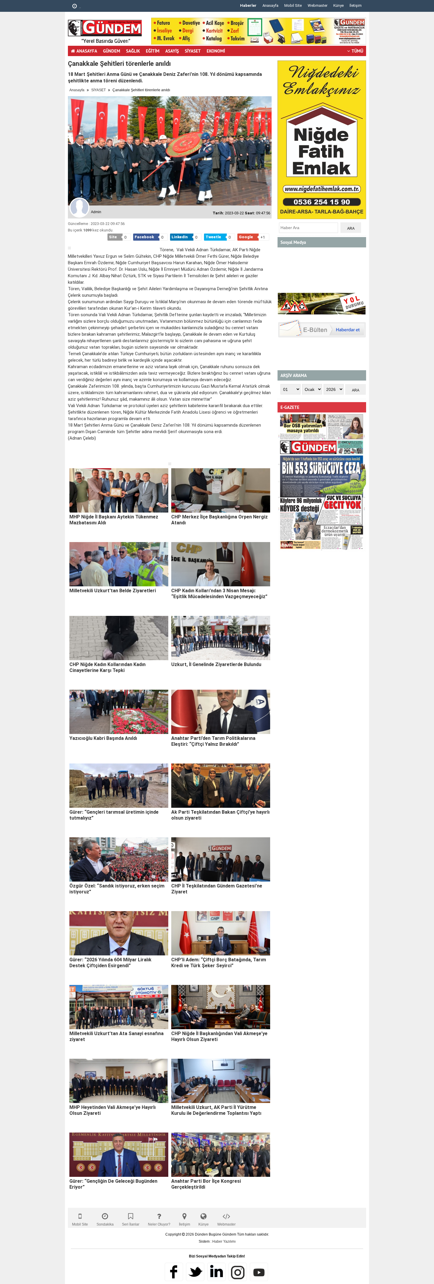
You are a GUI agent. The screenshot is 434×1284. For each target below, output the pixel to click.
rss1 (259, 1272)
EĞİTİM (152, 51)
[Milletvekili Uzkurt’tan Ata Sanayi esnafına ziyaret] (118, 1007)
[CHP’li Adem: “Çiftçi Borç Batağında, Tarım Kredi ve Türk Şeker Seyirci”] (220, 933)
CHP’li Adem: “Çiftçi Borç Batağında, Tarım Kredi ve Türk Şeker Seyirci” (218, 962)
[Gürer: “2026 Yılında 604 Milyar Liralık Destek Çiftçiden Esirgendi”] (118, 933)
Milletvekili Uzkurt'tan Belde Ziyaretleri (112, 590)
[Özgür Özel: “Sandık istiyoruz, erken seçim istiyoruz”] (118, 859)
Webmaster (317, 5)
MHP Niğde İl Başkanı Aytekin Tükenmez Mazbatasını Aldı (113, 520)
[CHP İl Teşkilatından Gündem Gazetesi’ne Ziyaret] (220, 859)
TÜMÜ (357, 51)
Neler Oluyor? (159, 1224)
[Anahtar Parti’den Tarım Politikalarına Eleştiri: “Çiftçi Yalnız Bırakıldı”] (220, 712)
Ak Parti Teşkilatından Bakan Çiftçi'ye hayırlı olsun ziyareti (220, 815)
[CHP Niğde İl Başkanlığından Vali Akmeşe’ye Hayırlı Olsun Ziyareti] (220, 1007)
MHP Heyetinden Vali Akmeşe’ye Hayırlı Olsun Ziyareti (112, 1110)
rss (238, 1272)
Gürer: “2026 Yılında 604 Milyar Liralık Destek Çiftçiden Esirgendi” (110, 962)
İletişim (356, 5)
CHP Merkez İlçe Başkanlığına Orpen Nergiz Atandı (219, 520)
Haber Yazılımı (224, 1241)
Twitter (195, 1272)
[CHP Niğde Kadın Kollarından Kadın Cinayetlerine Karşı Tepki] (118, 638)
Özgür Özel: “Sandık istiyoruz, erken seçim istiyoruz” (116, 889)
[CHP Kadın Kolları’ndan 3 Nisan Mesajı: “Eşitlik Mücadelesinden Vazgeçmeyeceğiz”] (220, 564)
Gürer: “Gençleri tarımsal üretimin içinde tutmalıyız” (114, 815)
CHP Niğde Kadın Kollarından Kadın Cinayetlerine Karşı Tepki (107, 667)
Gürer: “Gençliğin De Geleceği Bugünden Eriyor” (113, 1184)
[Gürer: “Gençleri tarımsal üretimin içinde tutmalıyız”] (118, 785)
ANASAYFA (86, 51)
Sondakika (105, 1224)
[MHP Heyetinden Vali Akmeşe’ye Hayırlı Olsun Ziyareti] (118, 1081)
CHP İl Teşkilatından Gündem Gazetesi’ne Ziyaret (216, 889)
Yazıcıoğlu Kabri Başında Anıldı (103, 738)
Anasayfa (270, 5)
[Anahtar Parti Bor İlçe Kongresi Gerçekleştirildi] (220, 1155)
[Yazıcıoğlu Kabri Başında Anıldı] (118, 712)
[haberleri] (71, 457)
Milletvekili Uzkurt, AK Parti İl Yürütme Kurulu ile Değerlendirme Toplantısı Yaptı (216, 1110)
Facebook (174, 1272)
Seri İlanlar (130, 1224)
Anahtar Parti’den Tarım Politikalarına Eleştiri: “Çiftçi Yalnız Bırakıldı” (213, 741)
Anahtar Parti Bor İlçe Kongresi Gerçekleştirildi (206, 1184)
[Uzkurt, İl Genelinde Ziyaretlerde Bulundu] (220, 638)
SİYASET (193, 51)
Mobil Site (293, 5)
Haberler (248, 5)
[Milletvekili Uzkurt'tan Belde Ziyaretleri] (118, 564)
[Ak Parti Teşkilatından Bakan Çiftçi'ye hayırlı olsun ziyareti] (220, 785)
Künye (338, 5)
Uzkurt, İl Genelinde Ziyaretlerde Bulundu (216, 664)
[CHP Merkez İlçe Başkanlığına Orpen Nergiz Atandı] (220, 490)
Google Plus (216, 1272)
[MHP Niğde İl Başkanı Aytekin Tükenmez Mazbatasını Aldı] (118, 490)
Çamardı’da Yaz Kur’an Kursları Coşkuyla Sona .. (119, 6)
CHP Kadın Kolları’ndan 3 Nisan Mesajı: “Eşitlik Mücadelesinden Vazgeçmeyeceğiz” (219, 593)
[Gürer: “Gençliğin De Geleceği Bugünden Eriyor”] (118, 1155)
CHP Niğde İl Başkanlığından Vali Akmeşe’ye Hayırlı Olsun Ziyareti (219, 1036)
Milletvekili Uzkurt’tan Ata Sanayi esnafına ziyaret (116, 1036)
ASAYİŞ (172, 51)
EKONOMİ (216, 51)
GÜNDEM (111, 51)
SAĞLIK (133, 51)
